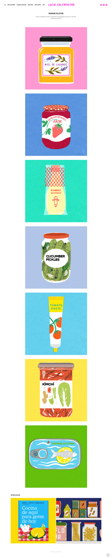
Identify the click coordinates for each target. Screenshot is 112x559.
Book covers (30, 5)
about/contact (38, 5)
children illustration (21, 5)
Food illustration (11, 5)
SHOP (44, 5)
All (5, 5)
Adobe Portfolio (58, 551)
